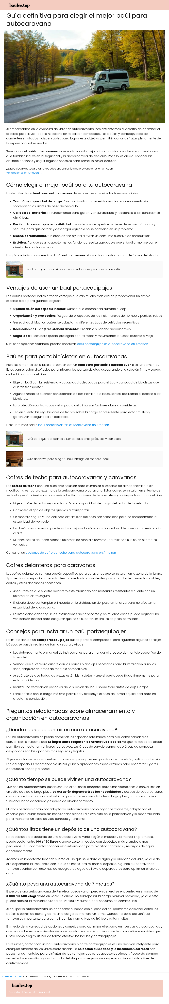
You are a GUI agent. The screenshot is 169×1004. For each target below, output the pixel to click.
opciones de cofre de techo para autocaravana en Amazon (71, 552)
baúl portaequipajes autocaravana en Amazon (112, 344)
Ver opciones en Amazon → (24, 173)
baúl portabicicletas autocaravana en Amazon (73, 425)
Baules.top (15, 992)
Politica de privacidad (37, 992)
